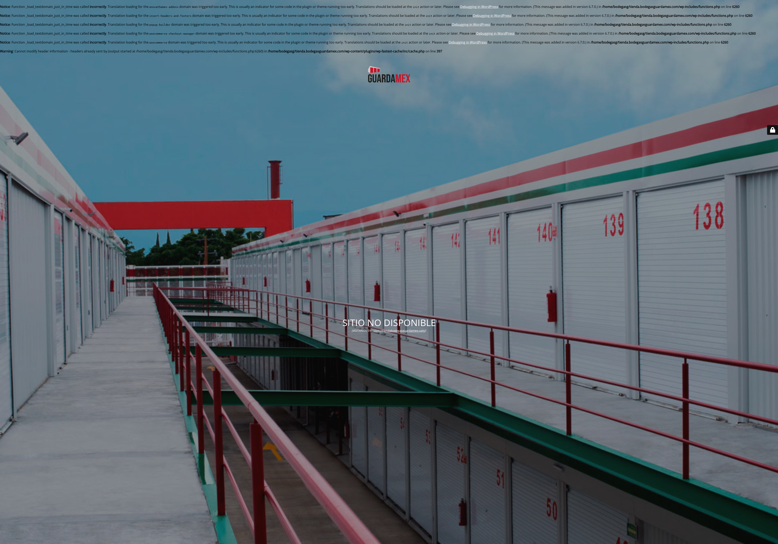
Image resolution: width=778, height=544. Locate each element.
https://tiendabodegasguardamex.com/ (398, 331)
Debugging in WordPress (479, 6)
